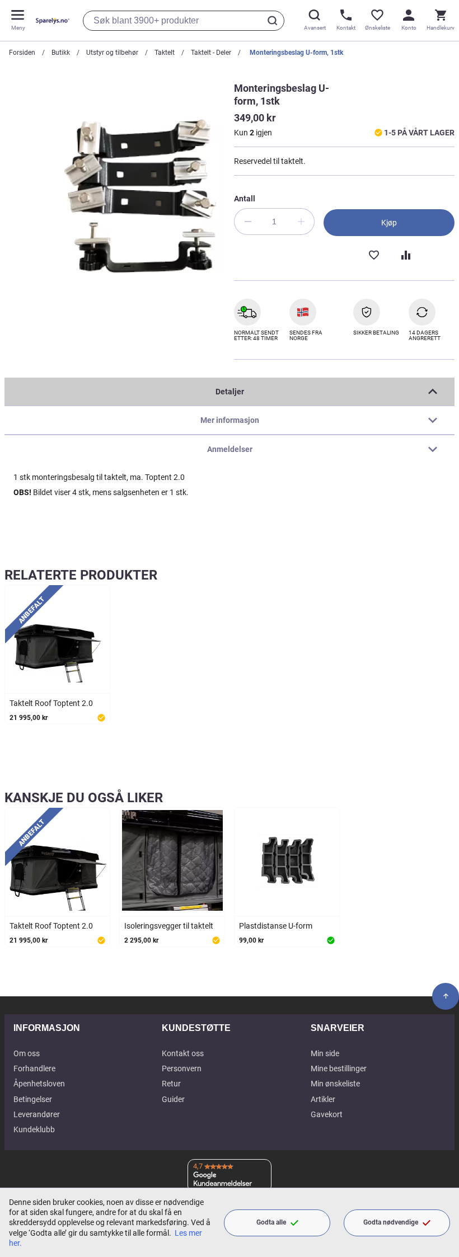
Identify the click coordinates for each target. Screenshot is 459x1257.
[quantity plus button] (301, 221)
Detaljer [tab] (230, 391)
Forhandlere (34, 1068)
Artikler (323, 1099)
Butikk (60, 53)
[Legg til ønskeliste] (373, 254)
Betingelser (32, 1099)
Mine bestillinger (339, 1068)
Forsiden (22, 53)
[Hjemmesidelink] (50, 20)
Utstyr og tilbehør (112, 53)
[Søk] (274, 21)
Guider (173, 1099)
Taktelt (164, 53)
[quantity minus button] (247, 221)
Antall (244, 198)
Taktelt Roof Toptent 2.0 (51, 703)
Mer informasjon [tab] (229, 420)
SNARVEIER (337, 1028)
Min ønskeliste (335, 1083)
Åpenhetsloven (39, 1083)
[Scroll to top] (445, 996)
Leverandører (36, 1114)
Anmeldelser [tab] (229, 449)
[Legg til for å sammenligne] (404, 254)
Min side (325, 1053)
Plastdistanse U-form (275, 925)
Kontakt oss (183, 1053)
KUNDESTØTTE (196, 1028)
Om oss (26, 1053)
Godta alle (271, 1222)
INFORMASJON (46, 1028)
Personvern (182, 1068)
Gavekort (327, 1114)
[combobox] (183, 21)
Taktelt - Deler (211, 53)
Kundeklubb (34, 1129)
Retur (171, 1083)
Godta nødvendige (390, 1222)
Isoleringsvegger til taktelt (168, 925)
